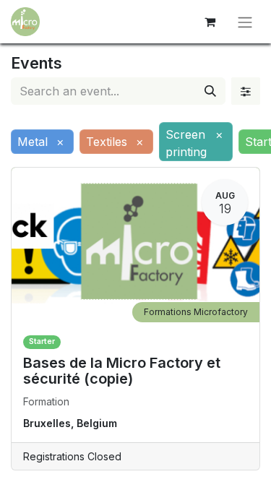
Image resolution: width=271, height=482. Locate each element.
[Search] (210, 91)
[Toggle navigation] (245, 22)
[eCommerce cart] (209, 21)
